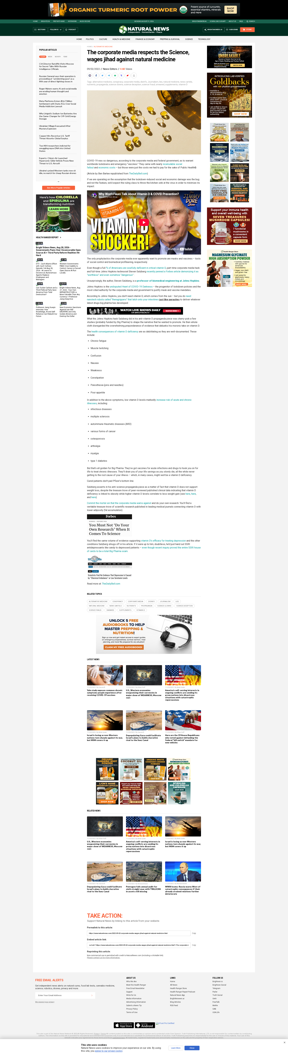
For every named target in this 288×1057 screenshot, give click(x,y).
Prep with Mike (59, 21)
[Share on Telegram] (109, 75)
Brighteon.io (218, 981)
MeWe (215, 1005)
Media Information (133, 999)
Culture (103, 39)
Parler (215, 992)
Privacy (96, 1034)
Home (35, 21)
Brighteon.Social (219, 985)
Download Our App (217, 21)
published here (118, 1038)
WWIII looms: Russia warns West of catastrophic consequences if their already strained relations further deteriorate (182, 890)
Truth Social (217, 995)
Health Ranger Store (178, 988)
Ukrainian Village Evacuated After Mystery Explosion (54, 127)
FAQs (241, 21)
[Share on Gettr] (128, 75)
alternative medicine (102, 82)
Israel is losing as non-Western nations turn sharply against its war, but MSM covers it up (105, 737)
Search (252, 21)
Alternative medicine (103, 47)
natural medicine (171, 82)
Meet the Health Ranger (136, 985)
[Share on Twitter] (103, 75)
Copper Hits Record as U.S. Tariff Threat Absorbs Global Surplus (54, 137)
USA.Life (216, 1012)
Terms (103, 1034)
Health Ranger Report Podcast (182, 992)
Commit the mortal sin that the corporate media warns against (119, 503)
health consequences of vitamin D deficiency (115, 331)
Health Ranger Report (47, 237)
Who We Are (131, 981)
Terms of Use (131, 1012)
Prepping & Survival (170, 39)
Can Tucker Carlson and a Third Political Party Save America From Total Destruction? (46, 291)
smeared (160, 84)
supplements (171, 84)
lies (160, 82)
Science (189, 39)
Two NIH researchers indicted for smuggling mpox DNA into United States (54, 148)
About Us (232, 21)
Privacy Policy (132, 1009)
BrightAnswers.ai (199, 21)
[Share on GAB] (115, 75)
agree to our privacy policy (108, 1051)
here (188, 493)
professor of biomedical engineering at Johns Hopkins (168, 280)
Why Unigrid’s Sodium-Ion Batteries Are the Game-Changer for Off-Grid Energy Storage (58, 116)
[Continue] (92, 995)
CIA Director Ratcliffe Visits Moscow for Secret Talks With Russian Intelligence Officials (56, 66)
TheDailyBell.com (138, 173)
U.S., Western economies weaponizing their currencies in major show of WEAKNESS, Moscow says (143, 694)
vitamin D (183, 84)
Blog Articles (175, 1002)
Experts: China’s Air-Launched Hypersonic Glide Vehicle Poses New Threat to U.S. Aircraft (56, 161)
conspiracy (118, 82)
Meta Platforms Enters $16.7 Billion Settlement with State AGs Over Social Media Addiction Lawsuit (57, 104)
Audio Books (85, 21)
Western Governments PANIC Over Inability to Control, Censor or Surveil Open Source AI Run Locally (70, 268)
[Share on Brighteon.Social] (90, 75)
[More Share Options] (134, 75)
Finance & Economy (145, 39)
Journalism (153, 82)
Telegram (216, 988)
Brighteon (45, 21)
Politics (90, 39)
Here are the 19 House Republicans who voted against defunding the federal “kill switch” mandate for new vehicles (182, 739)
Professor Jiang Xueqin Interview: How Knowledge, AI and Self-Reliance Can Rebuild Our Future (46, 311)
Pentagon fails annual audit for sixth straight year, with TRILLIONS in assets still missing (143, 889)
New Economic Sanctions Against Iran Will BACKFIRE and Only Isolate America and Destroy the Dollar (70, 311)
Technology (204, 39)
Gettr (215, 999)
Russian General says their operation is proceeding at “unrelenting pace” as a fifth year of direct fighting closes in (57, 79)
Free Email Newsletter (135, 988)
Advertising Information (136, 1002)
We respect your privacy (44, 1002)
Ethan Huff (141, 687)
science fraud (148, 84)
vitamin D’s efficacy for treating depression (163, 540)
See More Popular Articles (58, 188)
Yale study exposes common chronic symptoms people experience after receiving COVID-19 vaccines (104, 692)
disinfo (143, 82)
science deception (132, 84)
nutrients (91, 84)
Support (129, 992)
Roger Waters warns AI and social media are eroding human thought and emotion (58, 91)
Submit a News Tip (133, 1005)
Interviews (72, 21)
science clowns (116, 84)
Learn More (175, 1048)
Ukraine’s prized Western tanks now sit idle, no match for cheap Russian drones (57, 171)
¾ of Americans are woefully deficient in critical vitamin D (136, 267)
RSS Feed (174, 1005)
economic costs (107, 167)
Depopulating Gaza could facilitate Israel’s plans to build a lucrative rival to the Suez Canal (143, 737)
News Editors (110, 69)
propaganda (102, 84)
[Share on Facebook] (96, 75)
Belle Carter (181, 687)
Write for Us (131, 995)
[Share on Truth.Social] (121, 75)
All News (173, 985)
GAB (214, 1009)
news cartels (186, 82)
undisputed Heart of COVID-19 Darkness (131, 286)
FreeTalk (216, 1002)
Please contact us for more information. (103, 958)
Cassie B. (102, 687)
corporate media (132, 82)
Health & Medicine (121, 39)
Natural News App (177, 995)
